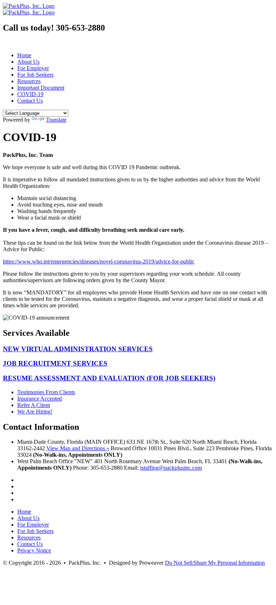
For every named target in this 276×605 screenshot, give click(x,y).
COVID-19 (30, 94)
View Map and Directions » (77, 448)
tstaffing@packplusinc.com (171, 468)
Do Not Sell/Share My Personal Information (215, 563)
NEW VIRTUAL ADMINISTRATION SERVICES (78, 349)
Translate (56, 120)
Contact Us (30, 101)
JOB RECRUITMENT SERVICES (55, 363)
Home (24, 55)
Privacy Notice (34, 550)
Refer (33, 405)
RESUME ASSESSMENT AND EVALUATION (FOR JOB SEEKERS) (109, 378)
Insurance (39, 399)
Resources (29, 81)
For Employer (33, 68)
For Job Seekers (35, 75)
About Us (28, 62)
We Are (34, 411)
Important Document (40, 88)
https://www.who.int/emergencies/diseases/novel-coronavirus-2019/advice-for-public (98, 261)
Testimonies (46, 392)
